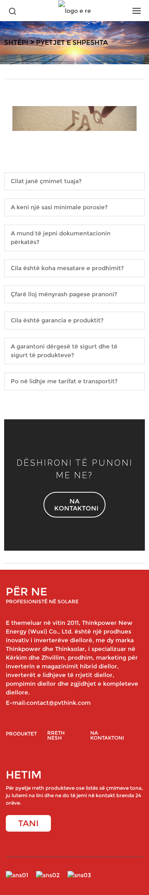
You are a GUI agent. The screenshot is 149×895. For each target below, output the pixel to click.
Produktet (21, 734)
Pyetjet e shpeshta (72, 42)
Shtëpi (16, 42)
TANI (28, 823)
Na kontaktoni (107, 736)
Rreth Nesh (56, 736)
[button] (74, 505)
